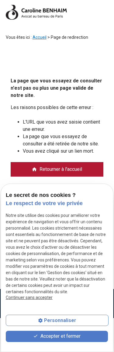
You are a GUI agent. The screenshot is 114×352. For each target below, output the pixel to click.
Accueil (40, 37)
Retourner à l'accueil (57, 169)
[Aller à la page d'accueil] (36, 12)
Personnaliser (60, 320)
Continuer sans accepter (29, 297)
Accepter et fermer (60, 336)
